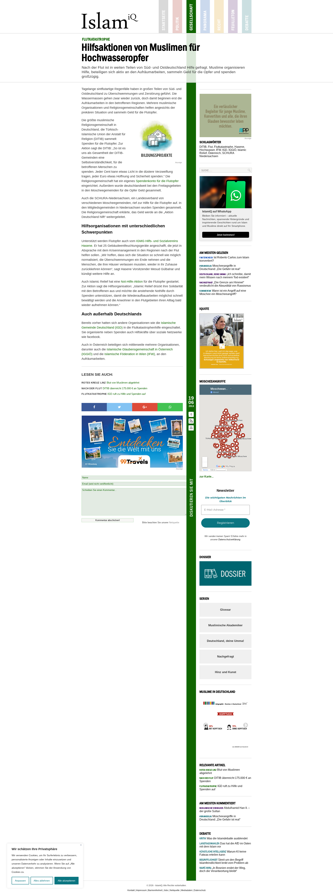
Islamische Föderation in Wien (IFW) (129, 354)
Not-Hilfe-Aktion (132, 281)
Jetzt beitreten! (226, 234)
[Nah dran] (81, 845)
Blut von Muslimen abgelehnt (110, 382)
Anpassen (20, 880)
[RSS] (191, 421)
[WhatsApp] (170, 407)
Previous (204, 724)
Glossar (225, 609)
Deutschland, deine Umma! (225, 641)
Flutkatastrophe (223, 146)
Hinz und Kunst (225, 672)
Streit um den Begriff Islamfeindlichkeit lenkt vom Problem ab (223, 861)
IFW (218, 149)
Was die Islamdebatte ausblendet (223, 838)
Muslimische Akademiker (225, 625)
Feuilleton (233, 16)
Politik (177, 16)
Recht (219, 16)
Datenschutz (200, 890)
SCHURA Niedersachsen (216, 155)
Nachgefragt (225, 656)
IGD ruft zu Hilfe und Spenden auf (114, 393)
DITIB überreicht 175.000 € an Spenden (114, 388)
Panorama (205, 16)
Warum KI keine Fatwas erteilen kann (222, 853)
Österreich (214, 153)
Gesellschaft (191, 16)
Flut (210, 146)
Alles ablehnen (42, 880)
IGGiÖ (232, 149)
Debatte (246, 16)
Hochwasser (207, 149)
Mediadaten (186, 890)
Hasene (239, 146)
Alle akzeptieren (66, 880)
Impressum (141, 890)
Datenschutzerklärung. (229, 539)
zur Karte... (206, 476)
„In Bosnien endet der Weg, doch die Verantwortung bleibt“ (222, 869)
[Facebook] (94, 407)
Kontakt (131, 890)
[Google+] (144, 407)
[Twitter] (119, 407)
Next (244, 724)
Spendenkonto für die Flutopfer (157, 181)
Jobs (166, 890)
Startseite (163, 16)
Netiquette (174, 522)
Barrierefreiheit (155, 890)
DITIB (203, 146)
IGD (224, 149)
